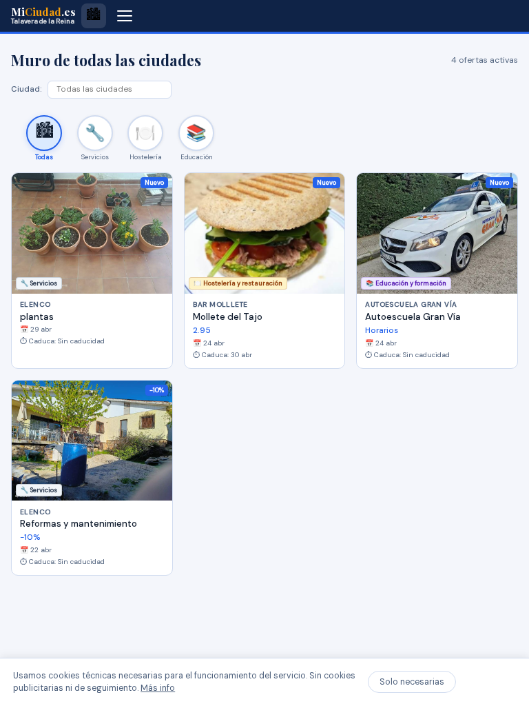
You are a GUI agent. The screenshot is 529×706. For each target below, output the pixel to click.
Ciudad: (26, 89)
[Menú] (125, 16)
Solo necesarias (412, 681)
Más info (158, 688)
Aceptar (489, 681)
